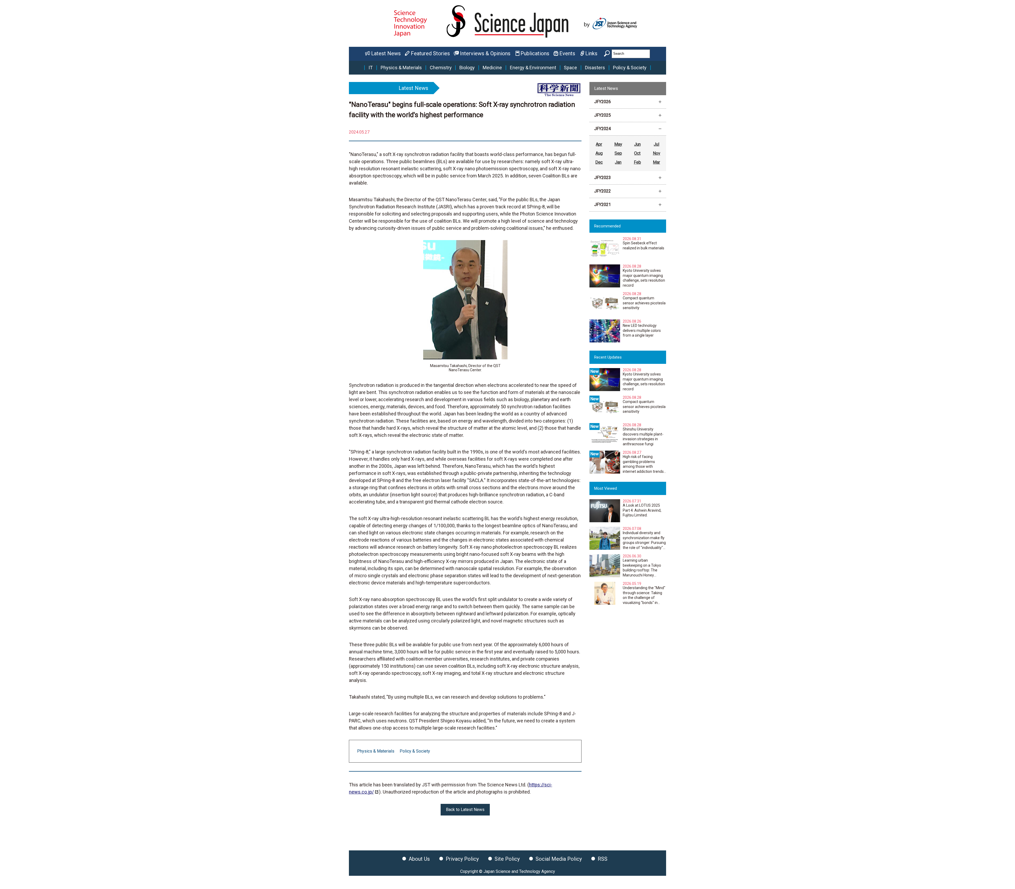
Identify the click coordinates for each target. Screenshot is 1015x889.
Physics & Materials (401, 67)
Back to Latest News (465, 809)
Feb (637, 162)
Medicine (492, 67)
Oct (637, 153)
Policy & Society (630, 67)
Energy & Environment (533, 67)
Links (591, 53)
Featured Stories (430, 53)
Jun (637, 144)
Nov (656, 153)
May (618, 144)
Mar (656, 162)
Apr (599, 144)
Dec (599, 162)
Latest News (386, 53)
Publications (534, 53)
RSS (602, 859)
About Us (419, 859)
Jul (656, 144)
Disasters (595, 67)
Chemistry (441, 67)
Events (567, 53)
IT (370, 67)
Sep (618, 153)
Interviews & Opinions (485, 53)
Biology (467, 67)
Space (570, 67)
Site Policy (507, 859)
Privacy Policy (462, 859)
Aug (599, 153)
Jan (618, 162)
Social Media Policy (559, 859)
